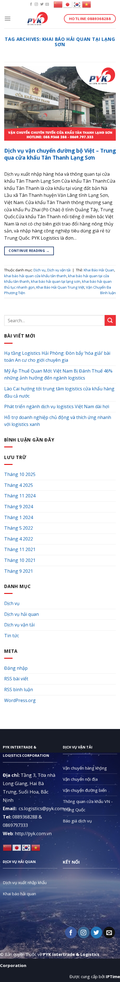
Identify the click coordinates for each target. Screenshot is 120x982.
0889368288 (24, 817)
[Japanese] (68, 4)
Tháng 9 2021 (18, 571)
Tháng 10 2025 (19, 474)
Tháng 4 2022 (18, 539)
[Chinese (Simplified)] (58, 4)
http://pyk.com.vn (33, 833)
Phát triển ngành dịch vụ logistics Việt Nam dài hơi (56, 406)
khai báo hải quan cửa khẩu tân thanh (35, 275)
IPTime (113, 976)
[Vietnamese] (87, 4)
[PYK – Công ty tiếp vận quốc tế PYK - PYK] (37, 18)
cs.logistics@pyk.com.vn (44, 808)
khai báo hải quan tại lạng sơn (55, 281)
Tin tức (11, 636)
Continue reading (29, 250)
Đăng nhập (16, 668)
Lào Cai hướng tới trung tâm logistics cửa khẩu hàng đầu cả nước (59, 392)
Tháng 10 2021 (19, 560)
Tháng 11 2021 (19, 549)
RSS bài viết (16, 679)
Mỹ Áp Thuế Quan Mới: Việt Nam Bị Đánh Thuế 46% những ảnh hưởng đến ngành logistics (58, 374)
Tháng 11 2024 (19, 496)
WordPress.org (20, 700)
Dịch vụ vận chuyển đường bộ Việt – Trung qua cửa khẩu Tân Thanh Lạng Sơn (60, 154)
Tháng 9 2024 (18, 507)
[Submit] (110, 320)
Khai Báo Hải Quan (99, 269)
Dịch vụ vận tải (59, 269)
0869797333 (15, 825)
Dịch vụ (39, 269)
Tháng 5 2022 (18, 528)
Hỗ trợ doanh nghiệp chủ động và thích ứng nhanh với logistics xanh (57, 421)
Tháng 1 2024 (18, 517)
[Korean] (77, 4)
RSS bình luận (18, 689)
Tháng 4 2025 (18, 485)
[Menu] (7, 18)
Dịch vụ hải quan (21, 614)
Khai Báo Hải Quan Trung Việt (60, 287)
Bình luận (108, 292)
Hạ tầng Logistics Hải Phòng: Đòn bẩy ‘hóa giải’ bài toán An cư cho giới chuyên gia (57, 356)
